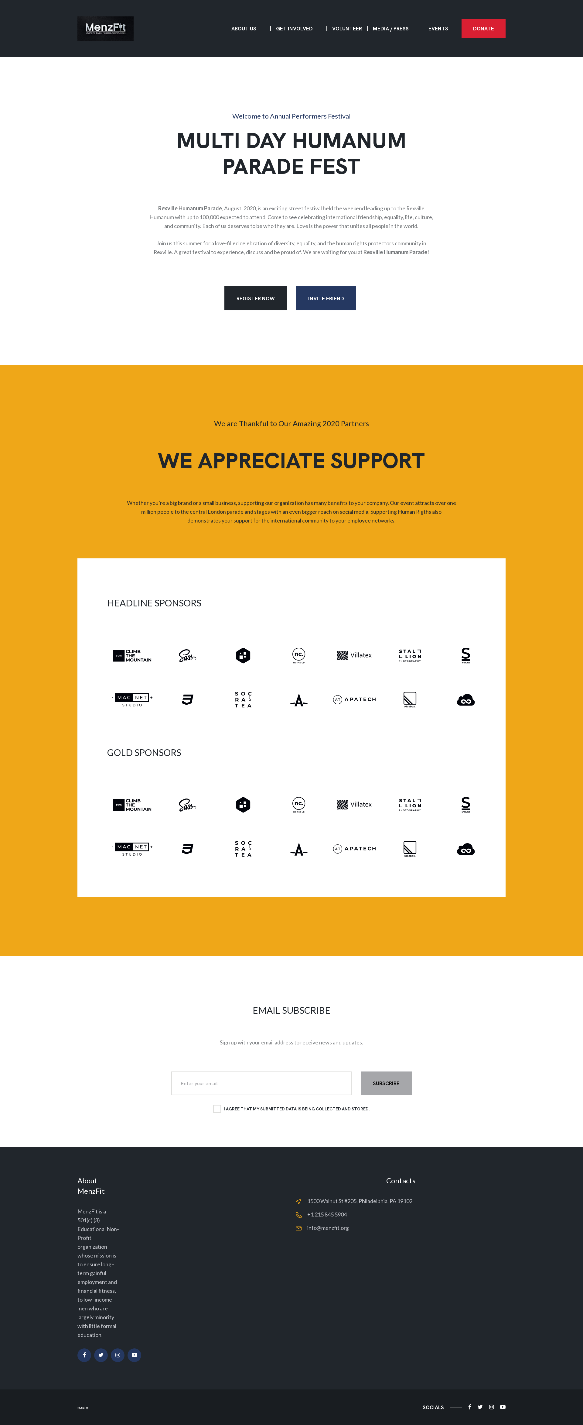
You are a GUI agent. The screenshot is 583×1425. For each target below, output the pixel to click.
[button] (484, 28)
